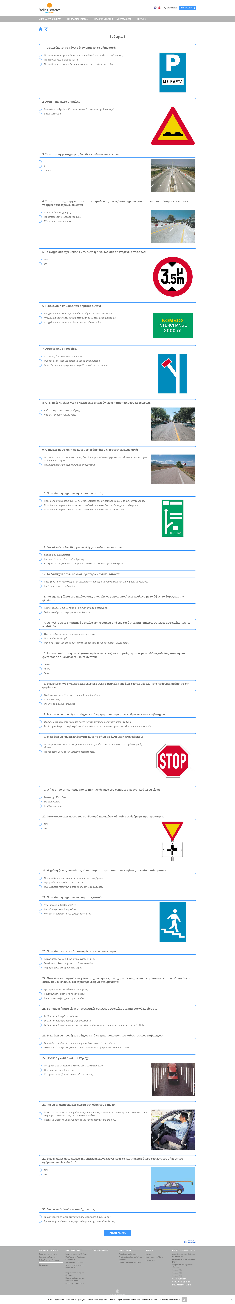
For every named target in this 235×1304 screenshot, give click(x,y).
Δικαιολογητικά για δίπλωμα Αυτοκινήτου (183, 1255)
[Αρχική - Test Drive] (40, 29)
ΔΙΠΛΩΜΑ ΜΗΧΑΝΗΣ (103, 19)
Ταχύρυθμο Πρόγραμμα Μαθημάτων (74, 1266)
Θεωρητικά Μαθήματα (48, 1254)
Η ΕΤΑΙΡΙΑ (149, 1250)
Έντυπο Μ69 (177, 1273)
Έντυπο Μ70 (177, 1276)
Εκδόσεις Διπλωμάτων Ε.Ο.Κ (130, 1262)
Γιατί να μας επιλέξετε (154, 1257)
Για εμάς (149, 1254)
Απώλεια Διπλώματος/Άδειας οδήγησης (130, 1258)
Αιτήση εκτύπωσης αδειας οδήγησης (182, 1265)
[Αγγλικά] (159, 8)
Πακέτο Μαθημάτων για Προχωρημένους (74, 1279)
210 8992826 (172, 8)
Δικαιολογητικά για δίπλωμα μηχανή (183, 1260)
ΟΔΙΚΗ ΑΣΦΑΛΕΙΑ (179, 1279)
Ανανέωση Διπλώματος (128, 1254)
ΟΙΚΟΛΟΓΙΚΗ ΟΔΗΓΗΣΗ (181, 1282)
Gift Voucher (43, 1265)
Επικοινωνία (150, 1260)
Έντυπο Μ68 (177, 1270)
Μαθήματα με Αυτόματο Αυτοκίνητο (75, 1258)
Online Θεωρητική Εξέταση (49, 1260)
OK (184, 1300)
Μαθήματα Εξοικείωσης (74, 1283)
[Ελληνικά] (155, 8)
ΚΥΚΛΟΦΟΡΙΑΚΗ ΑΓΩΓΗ (181, 1285)
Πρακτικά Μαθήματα (47, 1257)
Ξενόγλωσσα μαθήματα (74, 1262)
